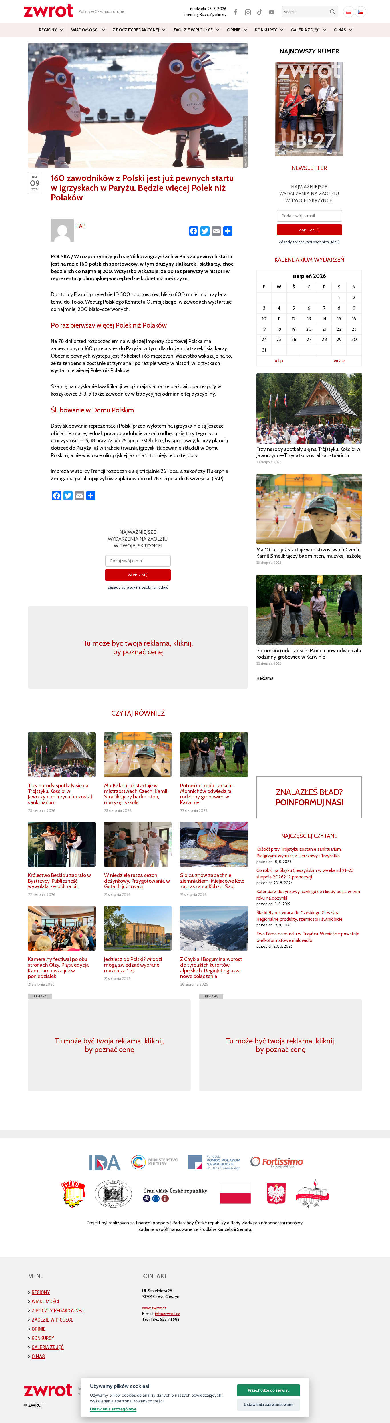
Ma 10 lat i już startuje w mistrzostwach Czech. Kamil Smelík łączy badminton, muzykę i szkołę (135, 794)
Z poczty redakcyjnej (136, 30)
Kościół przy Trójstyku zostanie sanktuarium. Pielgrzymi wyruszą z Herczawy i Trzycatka (299, 852)
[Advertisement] (309, 722)
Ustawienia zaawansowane (268, 1404)
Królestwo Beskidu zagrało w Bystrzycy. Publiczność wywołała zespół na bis (59, 881)
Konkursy (266, 30)
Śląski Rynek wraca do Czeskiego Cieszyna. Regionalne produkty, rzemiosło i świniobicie (299, 916)
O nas (340, 30)
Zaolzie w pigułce (193, 30)
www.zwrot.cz (154, 1307)
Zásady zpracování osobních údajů (137, 587)
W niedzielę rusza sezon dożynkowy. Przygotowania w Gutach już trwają (137, 881)
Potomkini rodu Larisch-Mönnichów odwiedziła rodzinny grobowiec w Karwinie (207, 794)
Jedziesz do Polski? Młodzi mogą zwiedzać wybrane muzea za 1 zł (133, 965)
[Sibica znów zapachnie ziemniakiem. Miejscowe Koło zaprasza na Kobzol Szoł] (214, 844)
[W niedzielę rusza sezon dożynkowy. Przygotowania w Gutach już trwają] (138, 844)
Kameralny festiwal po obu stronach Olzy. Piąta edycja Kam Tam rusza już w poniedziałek (58, 967)
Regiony (48, 30)
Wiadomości (84, 30)
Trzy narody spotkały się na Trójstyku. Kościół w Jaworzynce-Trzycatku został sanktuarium (60, 794)
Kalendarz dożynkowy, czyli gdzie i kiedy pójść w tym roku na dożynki (308, 895)
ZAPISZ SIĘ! (138, 574)
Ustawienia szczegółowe (113, 1409)
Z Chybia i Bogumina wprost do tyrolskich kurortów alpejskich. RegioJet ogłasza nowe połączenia (211, 967)
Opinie (233, 30)
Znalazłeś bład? (309, 797)
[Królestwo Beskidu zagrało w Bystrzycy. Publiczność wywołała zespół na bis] (62, 844)
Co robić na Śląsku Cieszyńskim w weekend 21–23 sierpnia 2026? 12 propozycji (304, 874)
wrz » (339, 360)
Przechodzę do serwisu (269, 1390)
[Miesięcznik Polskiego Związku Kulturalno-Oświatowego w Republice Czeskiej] (51, 10)
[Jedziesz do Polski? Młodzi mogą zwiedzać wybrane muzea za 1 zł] (138, 928)
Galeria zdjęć (305, 30)
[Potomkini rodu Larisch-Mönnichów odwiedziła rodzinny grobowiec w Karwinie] (214, 754)
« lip (279, 360)
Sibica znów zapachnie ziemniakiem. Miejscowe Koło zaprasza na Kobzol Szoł (212, 881)
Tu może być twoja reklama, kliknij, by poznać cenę (138, 647)
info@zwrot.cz (167, 1313)
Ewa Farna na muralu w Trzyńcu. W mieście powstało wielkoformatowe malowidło (307, 937)
